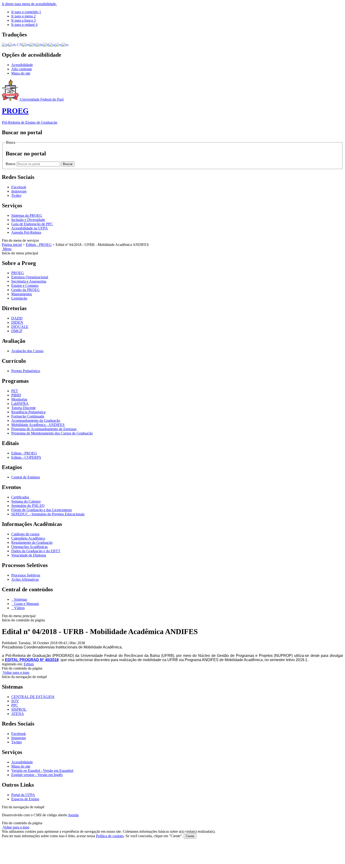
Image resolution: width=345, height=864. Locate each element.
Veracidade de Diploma (28, 555)
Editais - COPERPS (26, 457)
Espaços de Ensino (25, 799)
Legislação (19, 298)
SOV (15, 701)
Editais (29, 664)
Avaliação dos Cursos (27, 351)
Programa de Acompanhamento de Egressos (44, 429)
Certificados (20, 497)
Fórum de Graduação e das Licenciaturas (41, 510)
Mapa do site (20, 73)
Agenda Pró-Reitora (26, 232)
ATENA (17, 714)
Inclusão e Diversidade (28, 220)
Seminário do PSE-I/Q (28, 506)
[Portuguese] (5, 45)
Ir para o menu (23, 16)
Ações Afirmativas (25, 579)
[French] (33, 45)
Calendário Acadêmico (28, 538)
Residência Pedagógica (28, 412)
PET (14, 391)
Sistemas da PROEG (26, 215)
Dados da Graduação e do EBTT (35, 551)
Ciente (190, 836)
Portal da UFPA (23, 795)
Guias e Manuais (26, 604)
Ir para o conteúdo (26, 12)
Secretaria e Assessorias (28, 281)
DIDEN (17, 322)
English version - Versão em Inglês (37, 775)
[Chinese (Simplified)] (15, 45)
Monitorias (19, 399)
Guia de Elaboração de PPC (32, 224)
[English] (26, 45)
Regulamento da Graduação (32, 542)
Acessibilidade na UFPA (29, 228)
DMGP (16, 331)
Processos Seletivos (25, 575)
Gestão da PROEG (25, 290)
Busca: (11, 164)
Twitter (16, 742)
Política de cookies (110, 836)
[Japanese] (52, 45)
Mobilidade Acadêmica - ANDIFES (38, 425)
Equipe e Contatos (24, 286)
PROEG (17, 273)
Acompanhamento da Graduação (35, 420)
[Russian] (58, 45)
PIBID (16, 395)
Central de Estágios (25, 477)
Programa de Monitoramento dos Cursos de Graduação (52, 433)
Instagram (18, 738)
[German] (39, 45)
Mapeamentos (21, 294)
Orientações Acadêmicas (29, 547)
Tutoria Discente (23, 408)
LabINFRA (20, 404)
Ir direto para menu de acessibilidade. (29, 4)
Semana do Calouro (26, 501)
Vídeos (19, 608)
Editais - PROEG (39, 245)
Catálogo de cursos (25, 534)
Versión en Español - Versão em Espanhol (42, 771)
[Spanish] (65, 45)
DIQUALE (19, 327)
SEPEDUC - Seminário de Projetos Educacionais (47, 514)
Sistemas (20, 599)
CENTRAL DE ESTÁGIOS (32, 697)
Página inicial (12, 245)
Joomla (73, 815)
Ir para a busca (23, 20)
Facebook (18, 734)
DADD (17, 318)
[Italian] (46, 45)
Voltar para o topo (15, 673)
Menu (7, 249)
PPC (14, 705)
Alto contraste (21, 69)
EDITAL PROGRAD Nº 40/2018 (32, 660)
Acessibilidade (22, 65)
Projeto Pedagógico (25, 371)
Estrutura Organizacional (29, 277)
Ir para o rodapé (24, 25)
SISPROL (19, 709)
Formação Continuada (27, 416)
